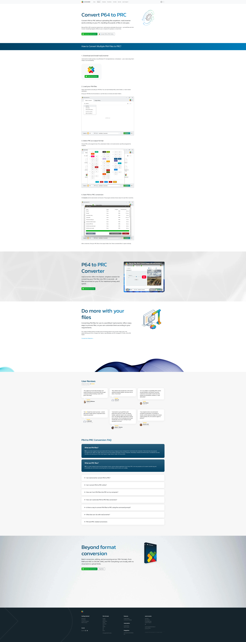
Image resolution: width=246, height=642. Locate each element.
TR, (147, 629)
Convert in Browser (85, 621)
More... (104, 630)
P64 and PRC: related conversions (96, 522)
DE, (145, 629)
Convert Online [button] (107, 34)
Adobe (104, 622)
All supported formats (107, 633)
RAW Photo (105, 621)
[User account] (164, 2)
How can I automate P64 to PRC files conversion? (101, 500)
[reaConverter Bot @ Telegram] (145, 624)
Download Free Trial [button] (89, 288)
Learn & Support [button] (125, 1)
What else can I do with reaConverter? (98, 514)
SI (148, 629)
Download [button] (90, 34)
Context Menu (126, 625)
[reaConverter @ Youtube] (87, 630)
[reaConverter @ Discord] (85, 630)
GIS (103, 628)
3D (103, 629)
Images (104, 618)
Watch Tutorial (84, 622)
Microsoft (104, 624)
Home (94, 1)
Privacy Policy (147, 628)
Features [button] (98, 1)
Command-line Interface (128, 632)
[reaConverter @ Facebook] (83, 630)
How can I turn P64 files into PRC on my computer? (102, 492)
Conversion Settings (128, 620)
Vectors (104, 620)
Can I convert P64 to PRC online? (96, 485)
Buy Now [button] (101, 569)
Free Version (109, 1)
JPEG (126, 468)
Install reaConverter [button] (92, 76)
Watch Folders (126, 627)
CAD (103, 625)
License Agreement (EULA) (150, 626)
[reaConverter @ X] (82, 630)
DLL (124, 634)
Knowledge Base (148, 621)
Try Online (114, 1)
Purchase (146, 618)
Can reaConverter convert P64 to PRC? (98, 478)
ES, (146, 629)
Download (104, 1)
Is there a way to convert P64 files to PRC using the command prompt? (108, 507)
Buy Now (119, 1)
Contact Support (148, 622)
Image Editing (126, 618)
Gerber (104, 626)
